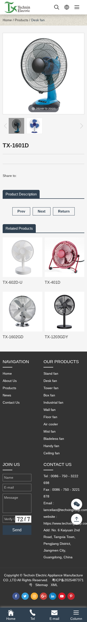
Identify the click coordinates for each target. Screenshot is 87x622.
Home (7, 20)
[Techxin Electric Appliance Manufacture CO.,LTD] (17, 7)
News (7, 395)
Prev (21, 211)
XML (54, 585)
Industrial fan (53, 402)
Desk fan (38, 20)
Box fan (49, 395)
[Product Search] (56, 7)
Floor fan (50, 417)
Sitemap (41, 585)
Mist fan (50, 431)
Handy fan (51, 446)
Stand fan (51, 373)
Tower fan (51, 388)
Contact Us (11, 402)
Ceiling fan (52, 453)
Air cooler (51, 424)
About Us (10, 381)
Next (41, 211)
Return (64, 211)
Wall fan (50, 410)
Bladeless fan (54, 439)
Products (21, 20)
